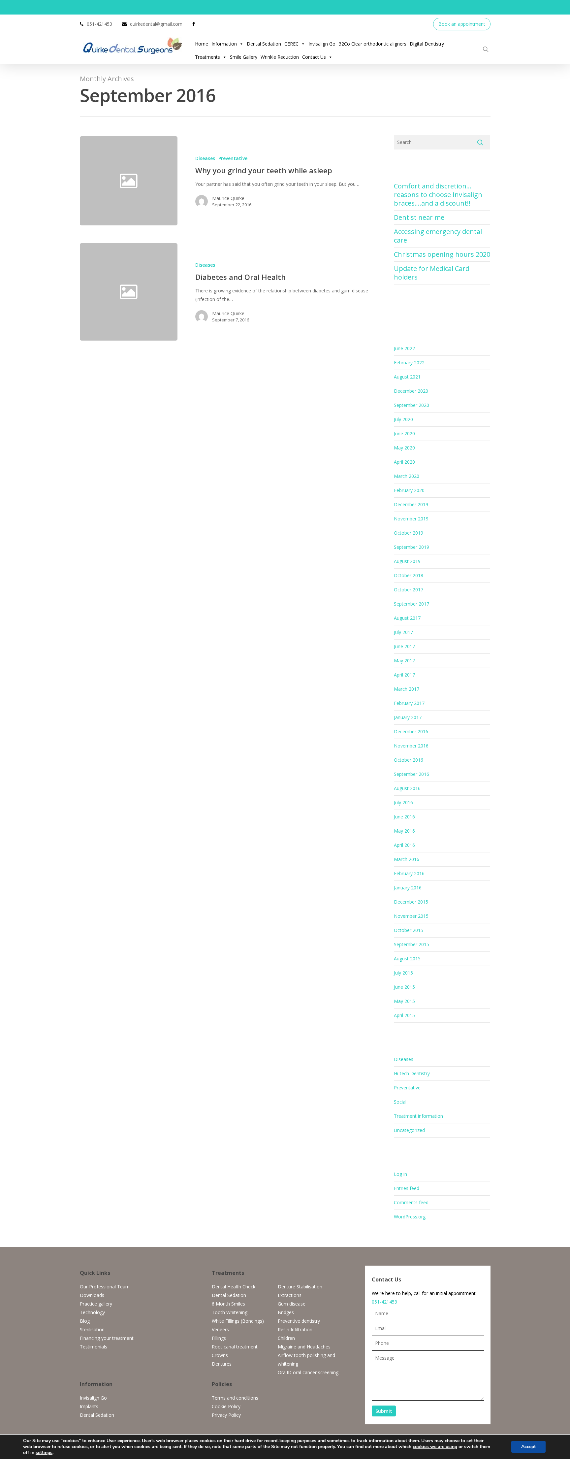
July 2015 (403, 973)
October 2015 (408, 930)
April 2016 (404, 845)
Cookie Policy (226, 1406)
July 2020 (403, 419)
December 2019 (411, 504)
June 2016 (404, 816)
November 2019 (411, 518)
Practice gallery (96, 1304)
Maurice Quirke (228, 198)
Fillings (219, 1338)
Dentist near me (419, 217)
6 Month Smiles (228, 1304)
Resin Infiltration (295, 1329)
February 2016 (409, 873)
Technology (92, 1312)
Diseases (205, 158)
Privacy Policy (226, 1415)
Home (201, 44)
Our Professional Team (105, 1286)
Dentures (222, 1364)
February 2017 (409, 703)
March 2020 (406, 476)
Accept (528, 1446)
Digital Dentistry (427, 44)
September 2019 (411, 547)
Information (224, 44)
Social (400, 1102)
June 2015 (404, 987)
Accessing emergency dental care (438, 236)
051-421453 (384, 1302)
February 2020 (409, 490)
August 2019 (407, 561)
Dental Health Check (233, 1286)
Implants (89, 1406)
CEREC (291, 44)
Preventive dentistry (299, 1321)
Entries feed (406, 1188)
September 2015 (411, 944)
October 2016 (408, 760)
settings (44, 1453)
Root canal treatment (235, 1346)
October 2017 (408, 589)
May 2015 (404, 1001)
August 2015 (407, 958)
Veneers (220, 1329)
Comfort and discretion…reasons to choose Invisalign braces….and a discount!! (438, 195)
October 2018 (408, 575)
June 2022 (404, 348)
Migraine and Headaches (304, 1346)
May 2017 (404, 660)
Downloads (92, 1295)
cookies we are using (435, 1446)
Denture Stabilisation (300, 1286)
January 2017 (408, 717)
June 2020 (404, 433)
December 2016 (411, 731)
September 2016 (411, 774)
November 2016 (411, 746)
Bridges (286, 1312)
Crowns (220, 1355)
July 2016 (403, 802)
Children (286, 1338)
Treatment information (418, 1116)
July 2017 (403, 632)
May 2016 (404, 831)
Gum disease (291, 1304)
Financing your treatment (107, 1338)
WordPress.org (410, 1216)
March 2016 (406, 859)
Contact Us (314, 57)
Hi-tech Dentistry (412, 1073)
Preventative (232, 158)
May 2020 (404, 448)
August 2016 (407, 788)
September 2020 (411, 405)
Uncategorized (409, 1130)
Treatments (207, 57)
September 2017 (411, 604)
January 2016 (408, 887)
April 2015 (404, 1015)
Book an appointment (461, 24)
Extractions (289, 1295)
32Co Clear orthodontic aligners (372, 44)
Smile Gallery (243, 57)
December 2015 (411, 902)
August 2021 (407, 377)
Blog (85, 1321)
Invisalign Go (321, 44)
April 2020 (404, 462)
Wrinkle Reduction (280, 57)
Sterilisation (92, 1329)
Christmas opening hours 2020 (442, 254)
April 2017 (404, 675)
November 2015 (411, 916)
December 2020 (411, 391)
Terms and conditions (235, 1398)
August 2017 (407, 618)
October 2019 (408, 533)
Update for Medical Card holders (431, 273)
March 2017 (406, 689)
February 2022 (409, 362)
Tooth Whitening (229, 1312)
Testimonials (93, 1346)
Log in (400, 1174)
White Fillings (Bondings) (238, 1321)
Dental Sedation (264, 44)
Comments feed (411, 1202)
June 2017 (404, 646)
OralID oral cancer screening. (308, 1372)
